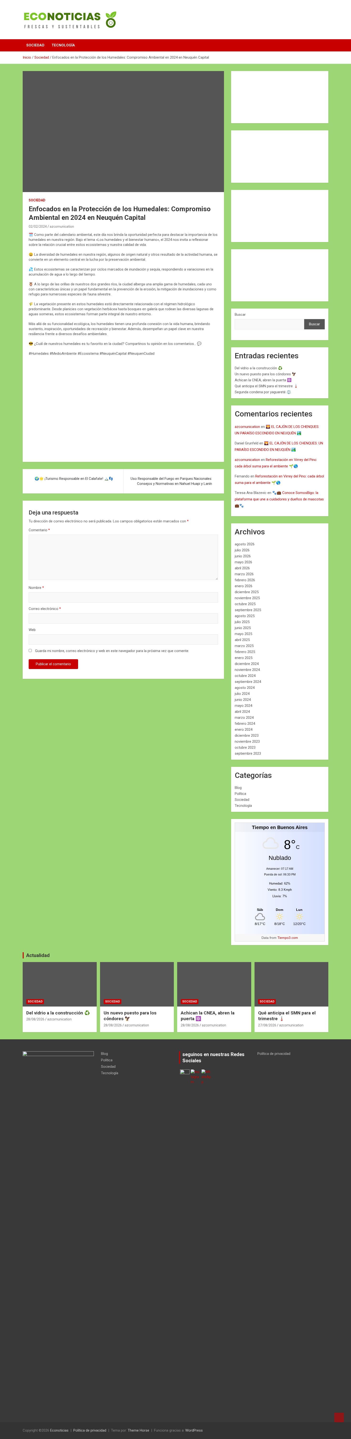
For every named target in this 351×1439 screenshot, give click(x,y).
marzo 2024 (244, 717)
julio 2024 (242, 694)
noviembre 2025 (247, 598)
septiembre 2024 (248, 682)
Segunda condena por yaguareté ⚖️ (263, 392)
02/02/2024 (38, 226)
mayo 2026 (243, 562)
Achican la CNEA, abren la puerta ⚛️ (263, 380)
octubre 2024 (245, 676)
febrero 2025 (245, 652)
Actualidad (38, 955)
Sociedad (35, 45)
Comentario (39, 530)
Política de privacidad (273, 1054)
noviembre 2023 (247, 741)
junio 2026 (243, 556)
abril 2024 (242, 711)
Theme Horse (138, 1430)
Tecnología (63, 45)
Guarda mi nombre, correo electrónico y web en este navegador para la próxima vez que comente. (112, 651)
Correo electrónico (45, 609)
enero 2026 (243, 586)
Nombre (36, 588)
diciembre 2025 (247, 592)
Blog (238, 788)
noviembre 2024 (247, 670)
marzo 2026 (244, 574)
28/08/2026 (35, 1019)
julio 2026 (242, 550)
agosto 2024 (245, 688)
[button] (36, 408)
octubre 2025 (245, 604)
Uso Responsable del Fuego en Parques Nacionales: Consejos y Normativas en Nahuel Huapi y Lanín (171, 481)
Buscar (240, 314)
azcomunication (62, 226)
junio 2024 (243, 699)
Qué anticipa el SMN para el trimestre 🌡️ (266, 386)
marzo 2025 (244, 646)
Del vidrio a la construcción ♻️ (258, 368)
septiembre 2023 (248, 753)
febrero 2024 (245, 723)
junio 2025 (243, 628)
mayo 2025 (243, 634)
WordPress (194, 1430)
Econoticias (59, 1430)
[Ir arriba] (339, 1417)
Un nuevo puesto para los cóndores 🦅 (265, 374)
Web (32, 630)
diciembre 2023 (247, 735)
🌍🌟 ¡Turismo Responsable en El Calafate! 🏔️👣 (74, 478)
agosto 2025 (245, 616)
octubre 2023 (245, 747)
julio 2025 (242, 622)
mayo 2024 (243, 705)
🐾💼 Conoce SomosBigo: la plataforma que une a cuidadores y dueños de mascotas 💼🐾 (279, 499)
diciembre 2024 (247, 664)
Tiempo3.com (287, 938)
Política (240, 793)
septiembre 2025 (248, 610)
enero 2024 (243, 729)
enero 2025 (243, 658)
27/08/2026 (267, 1025)
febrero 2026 (245, 580)
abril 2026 (242, 568)
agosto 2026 (245, 544)
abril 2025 (242, 640)
